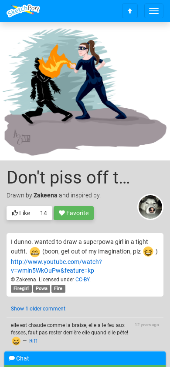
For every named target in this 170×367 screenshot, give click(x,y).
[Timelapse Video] (146, 41)
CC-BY (82, 280)
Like (24, 213)
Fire (58, 288)
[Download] (123, 41)
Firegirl (21, 288)
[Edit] (100, 41)
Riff (33, 341)
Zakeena (46, 195)
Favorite (76, 213)
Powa (42, 288)
